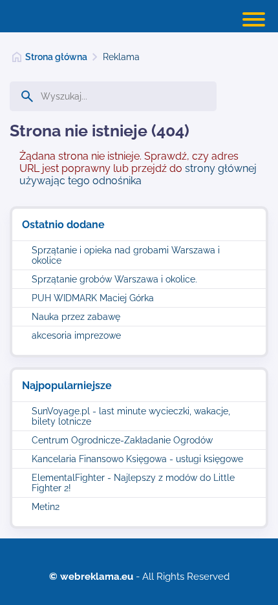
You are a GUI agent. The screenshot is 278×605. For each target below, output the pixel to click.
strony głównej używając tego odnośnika (138, 174)
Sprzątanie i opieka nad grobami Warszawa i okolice (126, 255)
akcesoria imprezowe (76, 335)
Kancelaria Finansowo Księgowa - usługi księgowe (137, 459)
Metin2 (45, 507)
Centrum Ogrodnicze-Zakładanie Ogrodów (122, 440)
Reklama (121, 57)
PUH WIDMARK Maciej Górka (93, 298)
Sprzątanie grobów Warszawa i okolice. (114, 279)
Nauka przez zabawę (76, 317)
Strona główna (56, 57)
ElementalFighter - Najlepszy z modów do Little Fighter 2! (133, 482)
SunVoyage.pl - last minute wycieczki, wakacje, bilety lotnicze (131, 416)
